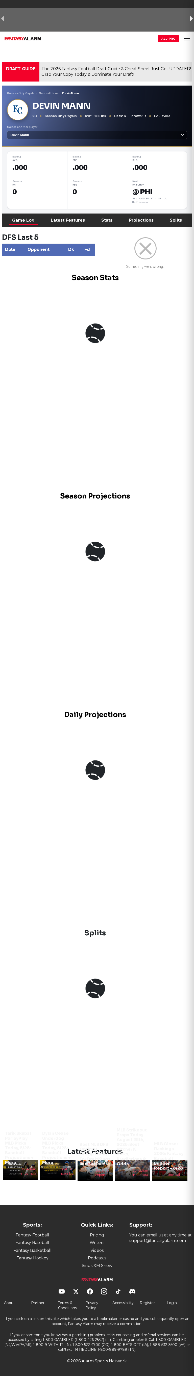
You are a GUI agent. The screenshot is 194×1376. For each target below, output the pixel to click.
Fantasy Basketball (32, 1250)
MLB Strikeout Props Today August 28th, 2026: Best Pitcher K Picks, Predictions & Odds (132, 1147)
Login (172, 1303)
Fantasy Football (32, 1235)
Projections (141, 220)
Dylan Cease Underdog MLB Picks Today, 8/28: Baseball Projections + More (56, 1148)
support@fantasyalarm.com (157, 1240)
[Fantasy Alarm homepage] (22, 38)
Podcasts (97, 1258)
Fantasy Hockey (32, 1258)
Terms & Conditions (67, 1305)
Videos (97, 1250)
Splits (176, 220)
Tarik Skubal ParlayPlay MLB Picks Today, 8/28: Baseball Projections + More (19, 1148)
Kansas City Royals (21, 93)
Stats (106, 220)
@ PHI (142, 191)
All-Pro (168, 38)
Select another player (22, 126)
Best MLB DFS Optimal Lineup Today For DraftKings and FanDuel (95, 1154)
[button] (187, 39)
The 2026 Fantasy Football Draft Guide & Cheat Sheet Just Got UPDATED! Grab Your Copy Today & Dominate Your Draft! (116, 71)
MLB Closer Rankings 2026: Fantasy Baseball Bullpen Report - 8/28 (168, 1156)
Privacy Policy (91, 1305)
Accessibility (123, 1303)
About (9, 1303)
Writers (97, 1242)
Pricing (97, 1235)
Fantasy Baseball (32, 1242)
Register (147, 1303)
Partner (37, 1303)
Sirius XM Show (97, 1265)
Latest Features (68, 220)
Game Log (23, 220)
